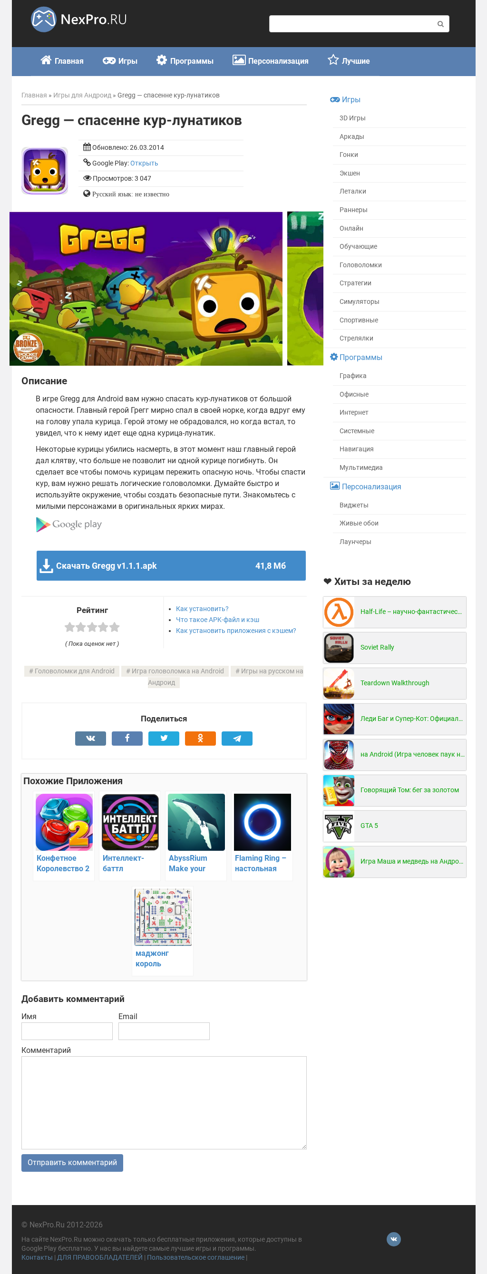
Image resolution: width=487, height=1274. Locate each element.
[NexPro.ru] (78, 36)
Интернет (354, 412)
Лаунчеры (355, 542)
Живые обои (359, 523)
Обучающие (358, 247)
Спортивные (359, 320)
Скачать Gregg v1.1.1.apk (171, 566)
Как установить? (202, 609)
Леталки (353, 191)
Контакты (37, 1258)
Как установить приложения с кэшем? (236, 630)
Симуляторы (360, 302)
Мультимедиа (361, 468)
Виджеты (354, 505)
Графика (353, 376)
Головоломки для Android (75, 671)
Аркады (352, 137)
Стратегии (355, 283)
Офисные (354, 394)
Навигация (357, 449)
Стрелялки (356, 338)
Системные (357, 431)
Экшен (350, 173)
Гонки (349, 155)
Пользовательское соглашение (195, 1258)
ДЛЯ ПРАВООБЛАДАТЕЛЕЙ (100, 1258)
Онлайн (351, 228)
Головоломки (361, 265)
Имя (29, 1016)
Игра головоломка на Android (178, 671)
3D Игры (353, 118)
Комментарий (46, 1050)
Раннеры (354, 210)
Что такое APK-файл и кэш (217, 619)
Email (127, 1016)
